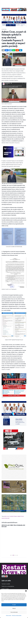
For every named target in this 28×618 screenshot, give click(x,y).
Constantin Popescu (13, 516)
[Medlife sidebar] (14, 413)
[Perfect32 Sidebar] (14, 385)
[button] (26, 591)
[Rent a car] (14, 440)
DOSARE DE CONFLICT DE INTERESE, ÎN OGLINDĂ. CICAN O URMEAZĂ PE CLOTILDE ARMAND (13, 551)
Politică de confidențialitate (16, 615)
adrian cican (6, 516)
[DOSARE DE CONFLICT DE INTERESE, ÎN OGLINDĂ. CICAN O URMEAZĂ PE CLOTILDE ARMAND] (14, 525)
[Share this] (6, 50)
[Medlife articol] (14, 20)
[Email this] (3, 50)
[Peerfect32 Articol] (14, 9)
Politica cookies (8, 615)
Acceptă (14, 605)
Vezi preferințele (14, 612)
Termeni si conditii (6, 584)
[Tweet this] (10, 50)
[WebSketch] (14, 152)
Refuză (14, 608)
